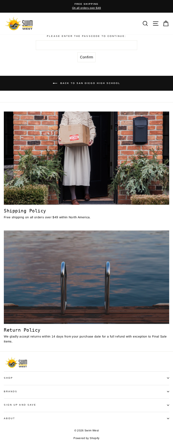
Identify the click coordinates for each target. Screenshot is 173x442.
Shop (8, 378)
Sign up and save (20, 405)
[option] (86, 6)
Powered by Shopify (86, 438)
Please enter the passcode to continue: (86, 36)
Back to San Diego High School (89, 83)
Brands (10, 391)
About (9, 418)
